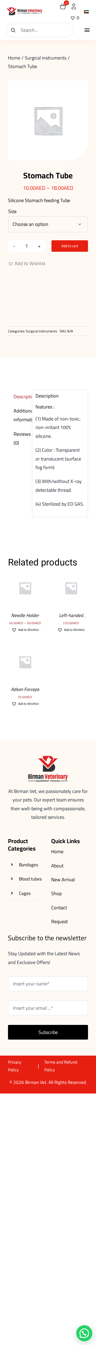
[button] (26, 263)
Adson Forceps (25, 689)
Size (12, 211)
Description (21, 396)
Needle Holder (25, 615)
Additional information (21, 415)
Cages (25, 893)
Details (25, 598)
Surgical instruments (41, 331)
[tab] (18, 397)
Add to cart (69, 245)
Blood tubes (30, 879)
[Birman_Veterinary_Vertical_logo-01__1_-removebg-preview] (24, 9)
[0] (63, 6)
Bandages (28, 864)
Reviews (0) (21, 438)
